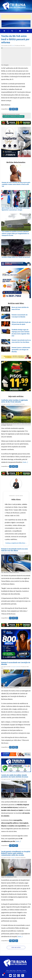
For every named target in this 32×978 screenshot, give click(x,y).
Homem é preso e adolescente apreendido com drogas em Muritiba (21, 350)
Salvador (13, 857)
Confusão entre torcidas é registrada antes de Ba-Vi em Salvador (14, 401)
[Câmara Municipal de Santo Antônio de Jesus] (16, 264)
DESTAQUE (13, 779)
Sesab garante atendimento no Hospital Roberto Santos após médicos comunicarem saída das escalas (15, 853)
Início (7, 970)
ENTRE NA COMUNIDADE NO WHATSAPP (13, 116)
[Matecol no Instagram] (16, 123)
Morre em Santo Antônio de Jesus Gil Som (20, 308)
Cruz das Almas (14, 552)
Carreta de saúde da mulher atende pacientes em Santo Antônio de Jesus (14, 776)
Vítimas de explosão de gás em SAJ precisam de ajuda (21, 323)
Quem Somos (13, 970)
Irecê (13, 45)
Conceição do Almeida (15, 666)
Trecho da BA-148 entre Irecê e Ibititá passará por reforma (15, 39)
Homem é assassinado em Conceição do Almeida (19, 316)
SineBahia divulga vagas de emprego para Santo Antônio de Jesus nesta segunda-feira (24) (21, 333)
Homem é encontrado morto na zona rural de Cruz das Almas (21, 341)
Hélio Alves (19, 970)
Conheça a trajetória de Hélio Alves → (16, 543)
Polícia (12, 404)
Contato (24, 970)
